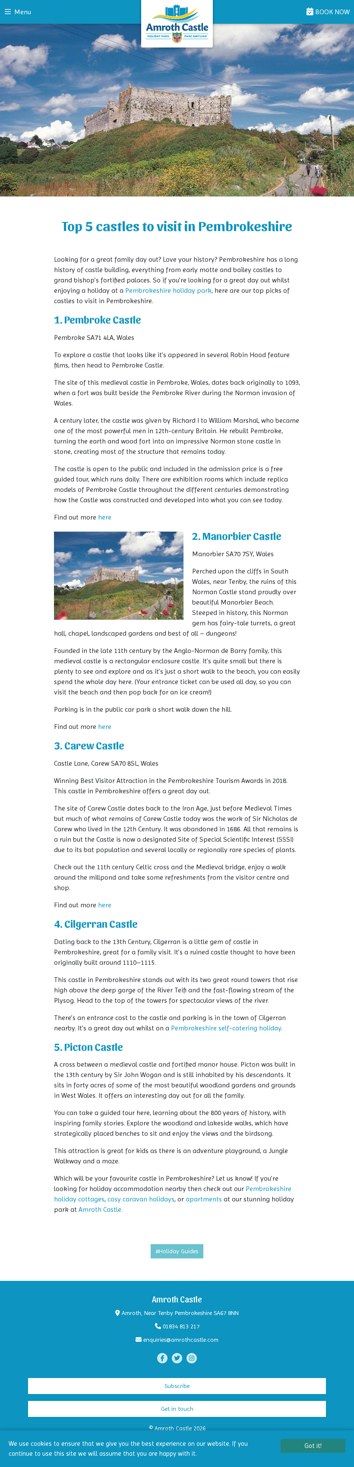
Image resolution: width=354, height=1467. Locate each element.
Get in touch (177, 1408)
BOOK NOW (331, 12)
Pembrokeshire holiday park (168, 290)
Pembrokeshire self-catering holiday (226, 1028)
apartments (204, 1199)
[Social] (162, 1358)
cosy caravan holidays (140, 1199)
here (104, 517)
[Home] (177, 24)
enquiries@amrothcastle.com (180, 1339)
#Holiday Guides (177, 1251)
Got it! (313, 1446)
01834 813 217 (181, 1326)
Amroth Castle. (101, 1209)
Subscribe (177, 1385)
